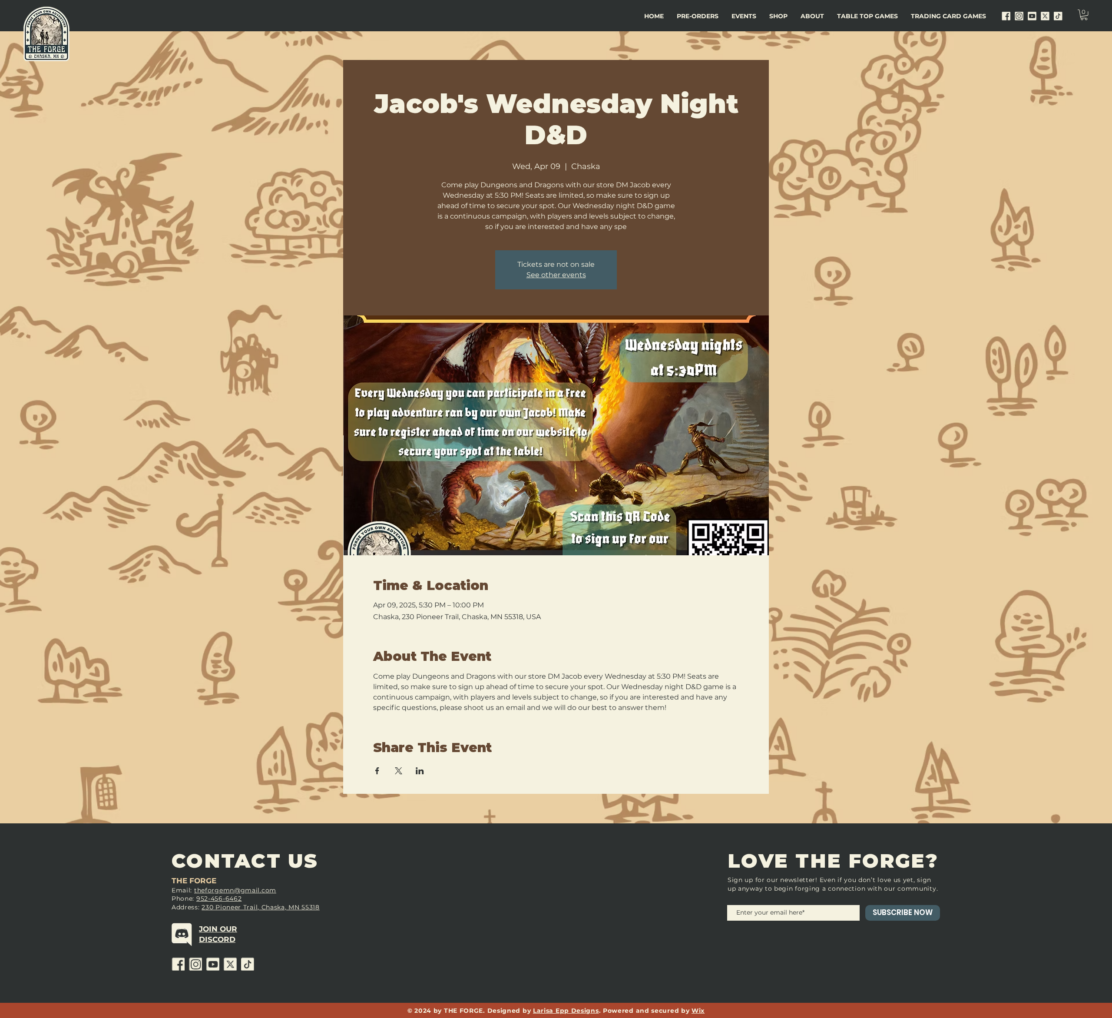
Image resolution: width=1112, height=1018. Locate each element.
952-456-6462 (219, 898)
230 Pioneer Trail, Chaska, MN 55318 (261, 907)
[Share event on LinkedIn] (420, 770)
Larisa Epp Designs (566, 1011)
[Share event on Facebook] (377, 770)
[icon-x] (1045, 16)
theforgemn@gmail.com (235, 890)
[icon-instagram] (1019, 16)
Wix (698, 1011)
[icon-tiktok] (1058, 16)
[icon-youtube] (1032, 16)
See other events (556, 275)
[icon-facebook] (1006, 16)
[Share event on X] (398, 770)
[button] (744, 16)
